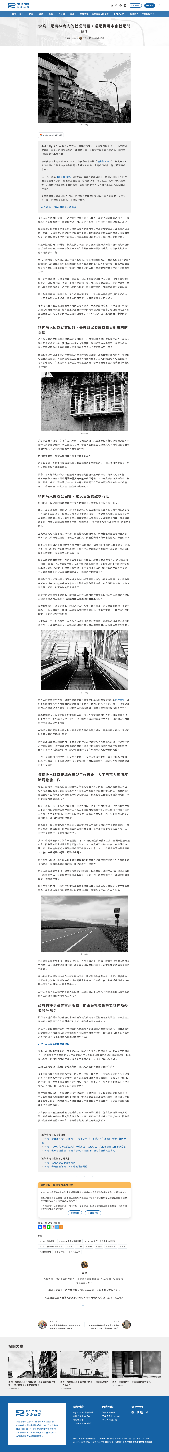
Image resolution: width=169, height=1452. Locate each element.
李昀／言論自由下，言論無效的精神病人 (131, 1381)
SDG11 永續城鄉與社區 (70, 1241)
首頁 (14, 14)
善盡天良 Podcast (111, 1416)
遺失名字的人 (104, 161)
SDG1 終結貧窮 (47, 1241)
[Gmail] (53, 1227)
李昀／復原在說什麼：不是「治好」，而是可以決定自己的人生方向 (79, 1150)
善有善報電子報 (109, 1419)
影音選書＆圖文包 (100, 14)
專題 (51, 14)
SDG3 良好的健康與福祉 (51, 1246)
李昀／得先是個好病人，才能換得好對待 (65, 1166)
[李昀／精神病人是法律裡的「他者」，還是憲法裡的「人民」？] (84, 1364)
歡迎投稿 (75, 1212)
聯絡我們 (134, 14)
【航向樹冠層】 (64, 176)
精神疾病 (111, 1246)
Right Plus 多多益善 (83, 1412)
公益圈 (61, 14)
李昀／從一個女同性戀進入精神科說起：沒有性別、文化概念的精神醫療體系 (85, 1146)
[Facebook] (121, 5)
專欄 (72, 14)
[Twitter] (57, 1227)
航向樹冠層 (45, 1252)
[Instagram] (125, 5)
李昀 (89, 1246)
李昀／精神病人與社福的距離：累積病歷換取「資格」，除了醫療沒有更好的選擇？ (31, 1383)
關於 (21, 14)
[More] (61, 1227)
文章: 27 (84, 1305)
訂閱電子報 (135, 5)
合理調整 (120, 699)
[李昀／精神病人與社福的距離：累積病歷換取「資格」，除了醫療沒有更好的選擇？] (32, 1364)
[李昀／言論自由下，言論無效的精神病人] (136, 1364)
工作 (79, 1246)
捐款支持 (149, 5)
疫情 (99, 1246)
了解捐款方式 (148, 14)
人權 (69, 1246)
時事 (31, 14)
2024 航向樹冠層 (98, 38)
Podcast (119, 14)
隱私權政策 (78, 1419)
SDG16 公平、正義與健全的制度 (100, 1241)
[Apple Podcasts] (116, 5)
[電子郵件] (112, 5)
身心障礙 (60, 1252)
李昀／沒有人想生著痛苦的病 (59, 1162)
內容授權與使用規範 (82, 1423)
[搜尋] (159, 5)
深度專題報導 (108, 1412)
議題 (41, 14)
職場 (122, 1246)
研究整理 (84, 14)
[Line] (48, 1227)
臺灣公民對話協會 (81, 1416)
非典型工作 (74, 1252)
